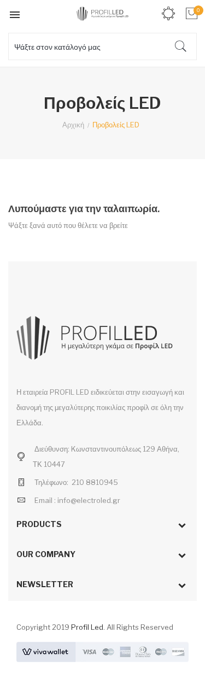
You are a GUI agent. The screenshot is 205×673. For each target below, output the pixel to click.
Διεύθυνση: (51, 448)
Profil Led (87, 627)
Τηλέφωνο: (51, 482)
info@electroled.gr (88, 500)
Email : (45, 500)
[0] (190, 13)
